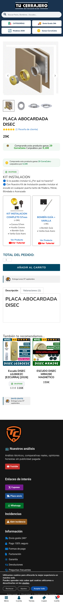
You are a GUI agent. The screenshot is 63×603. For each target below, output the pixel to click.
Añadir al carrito (31, 267)
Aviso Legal (12, 594)
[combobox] (31, 15)
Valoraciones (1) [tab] (32, 290)
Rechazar (9, 588)
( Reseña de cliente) (27, 129)
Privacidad (26, 594)
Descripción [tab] (11, 290)
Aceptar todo (39, 588)
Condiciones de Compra (45, 594)
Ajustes (24, 588)
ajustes (25, 583)
